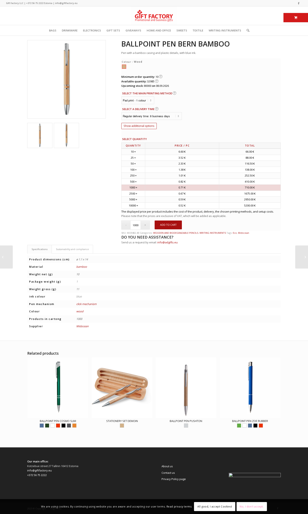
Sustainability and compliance (72, 249)
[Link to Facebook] (299, 3)
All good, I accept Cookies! (214, 506)
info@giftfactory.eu (66, 3)
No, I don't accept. (252, 506)
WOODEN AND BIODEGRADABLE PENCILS (175, 232)
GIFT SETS (113, 30)
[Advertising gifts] (154, 15)
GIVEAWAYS (133, 30)
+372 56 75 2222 (34, 3)
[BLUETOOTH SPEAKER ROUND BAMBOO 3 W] (301, 257)
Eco (235, 232)
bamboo (81, 267)
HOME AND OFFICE (159, 30)
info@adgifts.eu (167, 242)
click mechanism (86, 304)
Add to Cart (168, 225)
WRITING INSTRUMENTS (225, 30)
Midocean (243, 232)
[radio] (124, 67)
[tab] (39, 249)
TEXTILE (198, 30)
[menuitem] (246, 30)
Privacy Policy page (174, 479)
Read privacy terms (179, 506)
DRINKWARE (70, 30)
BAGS (52, 30)
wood (79, 311)
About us (167, 466)
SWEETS (181, 30)
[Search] (246, 30)
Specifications (40, 249)
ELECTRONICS (92, 30)
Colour (126, 61)
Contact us (168, 473)
